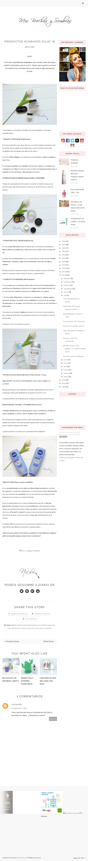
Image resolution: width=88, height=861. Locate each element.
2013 (63, 387)
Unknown (17, 704)
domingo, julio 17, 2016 (19, 708)
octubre (66, 285)
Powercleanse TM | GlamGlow (74, 321)
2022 (63, 255)
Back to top (79, 858)
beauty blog (27, 625)
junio (65, 360)
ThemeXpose (22, 858)
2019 (63, 265)
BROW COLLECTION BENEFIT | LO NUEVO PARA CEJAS (74, 349)
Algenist (14, 625)
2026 (63, 241)
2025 (63, 245)
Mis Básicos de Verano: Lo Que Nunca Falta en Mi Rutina (77, 206)
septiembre (68, 289)
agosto (66, 292)
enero (66, 376)
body (53, 625)
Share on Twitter (42, 614)
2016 (63, 275)
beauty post (36, 625)
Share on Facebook (19, 614)
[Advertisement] (72, 410)
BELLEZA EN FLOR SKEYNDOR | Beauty (10, 679)
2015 (63, 380)
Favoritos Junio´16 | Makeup (73, 356)
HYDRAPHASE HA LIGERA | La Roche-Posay (78, 221)
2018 (63, 268)
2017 (63, 272)
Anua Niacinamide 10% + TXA (77, 190)
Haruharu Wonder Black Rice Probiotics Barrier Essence (77, 175)
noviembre (67, 282)
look (32, 628)
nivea (36, 628)
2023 (63, 251)
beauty (19, 625)
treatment (48, 628)
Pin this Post (31, 619)
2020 (63, 262)
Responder (53, 719)
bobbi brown (46, 625)
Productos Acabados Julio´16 (73, 326)
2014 (63, 383)
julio (65, 295)
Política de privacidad (66, 457)
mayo (65, 363)
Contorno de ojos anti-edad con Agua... (48, 681)
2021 (63, 258)
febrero (66, 373)
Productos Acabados (74, 161)
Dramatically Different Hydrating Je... (27, 681)
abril (65, 366)
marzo (66, 370)
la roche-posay (25, 628)
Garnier (44, 393)
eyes (9, 628)
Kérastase (15, 628)
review (41, 628)
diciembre (67, 278)
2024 (63, 248)
